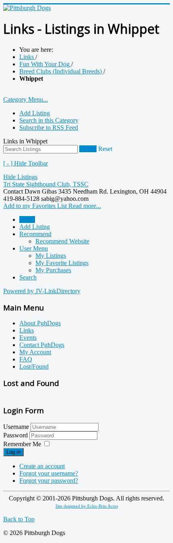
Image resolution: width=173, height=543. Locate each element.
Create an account (42, 466)
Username (16, 426)
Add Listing (34, 113)
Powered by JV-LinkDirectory (41, 291)
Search (88, 148)
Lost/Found (34, 366)
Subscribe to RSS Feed (48, 127)
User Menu (33, 248)
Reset (105, 148)
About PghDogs (40, 323)
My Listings (50, 255)
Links (26, 330)
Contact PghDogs (41, 344)
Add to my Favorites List (35, 205)
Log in (13, 452)
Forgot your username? (48, 473)
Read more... (84, 205)
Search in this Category (48, 120)
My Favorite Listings (62, 262)
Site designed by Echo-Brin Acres (87, 506)
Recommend (35, 234)
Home (27, 219)
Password (16, 435)
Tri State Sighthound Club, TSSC (46, 184)
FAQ (25, 359)
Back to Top (19, 519)
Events (28, 337)
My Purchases (53, 270)
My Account (35, 352)
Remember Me (22, 444)
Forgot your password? (48, 480)
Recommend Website (62, 241)
